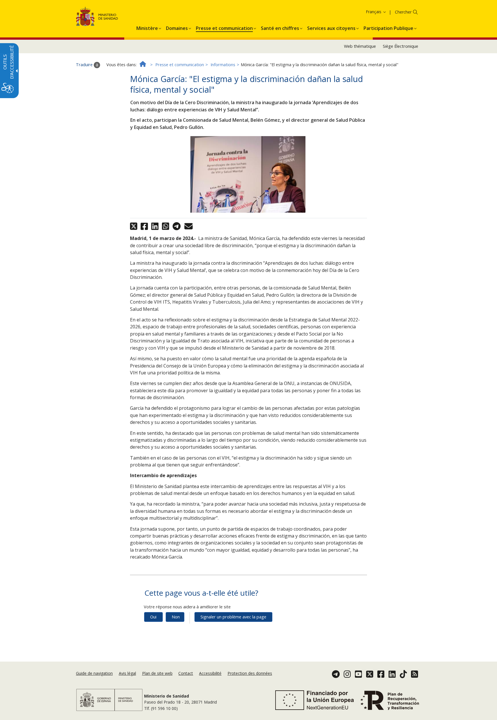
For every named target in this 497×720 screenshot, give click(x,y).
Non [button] (176, 617)
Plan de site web (157, 673)
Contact (185, 673)
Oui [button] (153, 617)
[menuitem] (147, 27)
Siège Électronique (400, 46)
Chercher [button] (403, 12)
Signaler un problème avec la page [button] (233, 617)
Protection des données (250, 673)
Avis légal (127, 673)
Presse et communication (179, 64)
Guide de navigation (94, 673)
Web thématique (360, 46)
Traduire (85, 64)
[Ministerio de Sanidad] (97, 17)
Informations (223, 64)
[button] (367, 12)
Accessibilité (210, 673)
